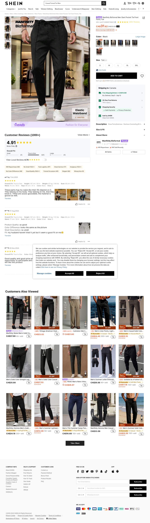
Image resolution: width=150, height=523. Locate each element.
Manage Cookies (40, 515)
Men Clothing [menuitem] (96, 9)
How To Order (27, 476)
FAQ (42, 481)
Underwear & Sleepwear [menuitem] (80, 9)
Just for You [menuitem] (22, 9)
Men (11, 14)
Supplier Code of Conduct (11, 483)
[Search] (103, 3)
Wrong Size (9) (79, 171)
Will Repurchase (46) (13, 167)
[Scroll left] (140, 9)
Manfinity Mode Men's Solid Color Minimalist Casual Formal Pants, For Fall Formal (18, 333)
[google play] (117, 472)
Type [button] (103, 60)
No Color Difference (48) (14, 171)
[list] (92, 471)
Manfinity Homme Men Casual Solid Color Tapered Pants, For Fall (103, 428)
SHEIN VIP (26, 484)
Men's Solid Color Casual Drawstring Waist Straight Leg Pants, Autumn (47, 379)
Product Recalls (46, 478)
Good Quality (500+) (33, 171)
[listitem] (18, 318)
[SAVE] (142, 76)
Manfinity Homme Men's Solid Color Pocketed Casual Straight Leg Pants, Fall (18, 428)
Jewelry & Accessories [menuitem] (128, 9)
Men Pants (38, 14)
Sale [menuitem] (37, 9)
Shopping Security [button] (108, 107)
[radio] (99, 43)
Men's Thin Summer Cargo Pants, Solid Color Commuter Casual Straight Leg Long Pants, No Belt (75, 428)
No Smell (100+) (29, 167)
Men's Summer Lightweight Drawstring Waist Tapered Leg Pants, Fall (47, 428)
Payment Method (46, 473)
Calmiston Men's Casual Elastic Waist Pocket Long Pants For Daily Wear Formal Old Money (75, 331)
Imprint (32, 518)
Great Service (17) (60, 167)
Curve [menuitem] (67, 9)
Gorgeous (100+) (75, 167)
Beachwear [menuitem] (59, 9)
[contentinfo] (111, 508)
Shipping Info (27, 470)
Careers (8, 486)
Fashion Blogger (11, 473)
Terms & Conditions (55, 515)
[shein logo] (13, 3)
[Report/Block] (88, 204)
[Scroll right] (143, 9)
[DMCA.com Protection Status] (83, 513)
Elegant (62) (66, 171)
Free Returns (27, 473)
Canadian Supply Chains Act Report (11, 479)
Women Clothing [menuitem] (47, 9)
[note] (46, 327)
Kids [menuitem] (104, 9)
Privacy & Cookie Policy (25, 515)
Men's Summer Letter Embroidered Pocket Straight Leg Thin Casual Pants (103, 379)
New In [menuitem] (30, 9)
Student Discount (11, 489)
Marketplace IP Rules (12, 518)
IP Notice (25, 518)
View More (75, 443)
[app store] (113, 472)
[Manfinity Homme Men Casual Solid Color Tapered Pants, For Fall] (103, 409)
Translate (8, 198)
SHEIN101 (9, 492)
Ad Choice (40, 518)
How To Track (27, 478)
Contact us (44, 470)
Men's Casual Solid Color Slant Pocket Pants (131, 331)
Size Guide (26, 481)
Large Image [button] (140, 37)
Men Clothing (18, 14)
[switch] (45, 160)
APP (112, 467)
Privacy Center (10, 515)
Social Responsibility (12, 476)
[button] (138, 3)
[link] (129, 3)
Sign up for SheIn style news (87, 477)
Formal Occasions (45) (51, 171)
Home (7, 14)
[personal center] (124, 3)
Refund (25, 487)
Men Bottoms (28, 14)
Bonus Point (45, 476)
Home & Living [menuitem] (114, 9)
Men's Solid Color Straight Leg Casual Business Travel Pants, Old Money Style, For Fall (18, 379)
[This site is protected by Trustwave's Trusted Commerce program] (78, 513)
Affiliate (25, 490)
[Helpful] (76, 204)
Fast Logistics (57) (44, 167)
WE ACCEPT (80, 505)
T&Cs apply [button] (106, 102)
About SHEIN (10, 470)
